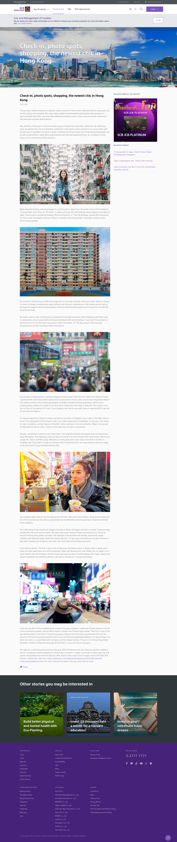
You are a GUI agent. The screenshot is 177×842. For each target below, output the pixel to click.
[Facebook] (127, 763)
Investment (24, 769)
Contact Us (94, 791)
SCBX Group (59, 775)
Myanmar (23, 812)
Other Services (25, 779)
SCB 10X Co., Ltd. (61, 812)
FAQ (69, 9)
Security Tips (95, 805)
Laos (21, 816)
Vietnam (23, 805)
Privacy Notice (95, 802)
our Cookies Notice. (25, 23)
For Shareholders (123, 2)
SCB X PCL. (59, 791)
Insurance (23, 765)
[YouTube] (141, 763)
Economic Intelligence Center (100, 758)
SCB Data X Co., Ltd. (62, 823)
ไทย (130, 9)
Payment (23, 772)
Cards (22, 758)
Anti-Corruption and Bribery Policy (103, 809)
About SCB (59, 754)
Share (25, 70)
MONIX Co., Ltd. (61, 816)
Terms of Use (95, 798)
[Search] (141, 9)
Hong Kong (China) (27, 798)
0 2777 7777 (136, 755)
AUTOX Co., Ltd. (61, 826)
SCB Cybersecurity (82, 9)
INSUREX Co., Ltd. (61, 802)
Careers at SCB (60, 772)
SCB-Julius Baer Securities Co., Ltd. (67, 809)
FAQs (92, 795)
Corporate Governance (63, 758)
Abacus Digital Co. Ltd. (63, 805)
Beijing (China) (25, 791)
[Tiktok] (136, 763)
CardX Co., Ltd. (60, 819)
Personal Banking (20, 2)
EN (135, 9)
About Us (137, 2)
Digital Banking (25, 775)
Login (153, 9)
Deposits (23, 761)
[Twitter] (146, 763)
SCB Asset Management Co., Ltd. (67, 795)
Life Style (48, 29)
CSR (56, 765)
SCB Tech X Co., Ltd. (62, 830)
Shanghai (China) (26, 795)
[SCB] (22, 9)
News (57, 769)
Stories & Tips (58, 9)
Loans (22, 754)
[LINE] (131, 763)
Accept (158, 20)
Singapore (23, 802)
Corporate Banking (36, 2)
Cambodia (23, 809)
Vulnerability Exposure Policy (101, 812)
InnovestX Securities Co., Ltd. (65, 798)
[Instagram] (151, 763)
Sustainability (60, 761)
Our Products (40, 9)
